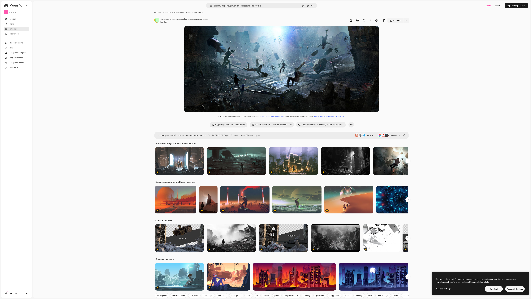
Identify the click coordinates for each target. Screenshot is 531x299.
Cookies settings (443, 288)
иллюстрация (383, 295)
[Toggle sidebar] (27, 5)
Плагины (394, 135)
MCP (369, 135)
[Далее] (407, 161)
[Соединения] (6, 293)
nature (347, 295)
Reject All (494, 289)
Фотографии (179, 12)
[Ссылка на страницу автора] (156, 20)
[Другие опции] (370, 20)
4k (257, 295)
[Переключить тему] (16, 293)
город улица (236, 295)
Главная (157, 12)
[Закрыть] (403, 135)
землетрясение (178, 295)
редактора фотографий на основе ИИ (329, 116)
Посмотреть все (187, 182)
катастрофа (162, 295)
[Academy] (11, 293)
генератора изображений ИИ (271, 116)
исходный (203, 31)
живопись (222, 295)
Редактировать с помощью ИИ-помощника (322, 124)
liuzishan (163, 22)
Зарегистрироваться (516, 5)
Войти (497, 5)
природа (359, 295)
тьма (249, 295)
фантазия (320, 295)
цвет (370, 295)
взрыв (266, 295)
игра (396, 295)
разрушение (334, 295)
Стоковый (167, 12)
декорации (208, 295)
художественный (291, 295)
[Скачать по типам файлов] (406, 20)
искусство (194, 295)
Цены (488, 5)
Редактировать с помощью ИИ (230, 124)
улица (276, 295)
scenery (307, 295)
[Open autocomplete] (210, 6)
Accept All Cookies (515, 289)
